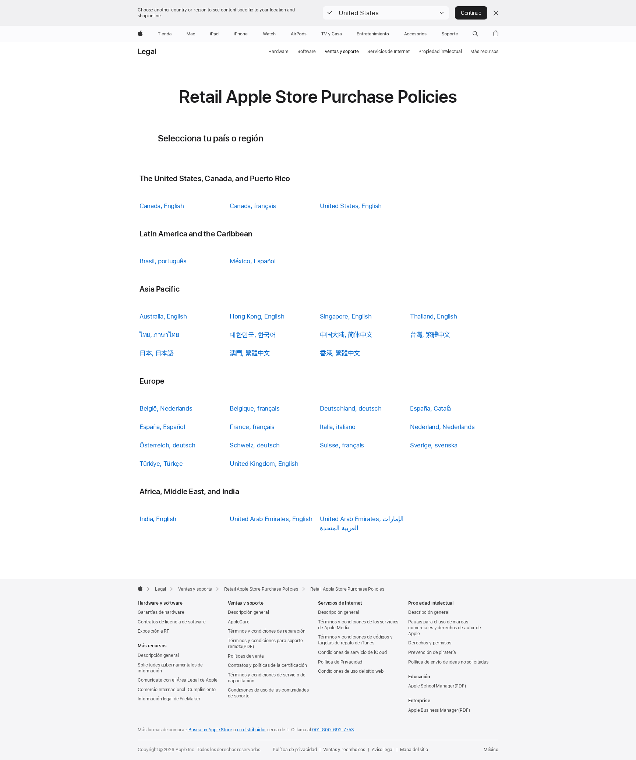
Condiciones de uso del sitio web (351, 671)
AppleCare (239, 621)
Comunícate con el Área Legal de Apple (178, 680)
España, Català (430, 408)
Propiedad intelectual (440, 51)
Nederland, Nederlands (442, 426)
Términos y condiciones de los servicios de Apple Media (358, 624)
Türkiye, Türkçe (161, 463)
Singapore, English (345, 316)
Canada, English (161, 206)
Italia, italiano (338, 426)
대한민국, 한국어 (253, 334)
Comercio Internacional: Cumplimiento (177, 689)
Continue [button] (471, 13)
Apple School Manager (431, 686)
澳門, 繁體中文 (250, 353)
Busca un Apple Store (210, 729)
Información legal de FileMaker (169, 698)
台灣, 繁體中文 (430, 334)
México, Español (252, 261)
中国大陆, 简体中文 (346, 334)
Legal (147, 51)
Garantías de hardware (161, 612)
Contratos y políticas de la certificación (267, 665)
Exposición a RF (153, 631)
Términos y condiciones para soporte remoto (265, 643)
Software (306, 51)
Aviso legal (382, 749)
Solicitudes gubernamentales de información (170, 667)
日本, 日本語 (156, 353)
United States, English (351, 206)
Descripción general (158, 655)
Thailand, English (433, 316)
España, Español (162, 426)
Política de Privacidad (340, 662)
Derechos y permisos (429, 642)
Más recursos (484, 51)
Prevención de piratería (432, 652)
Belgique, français (254, 408)
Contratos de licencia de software (172, 621)
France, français (252, 426)
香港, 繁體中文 (340, 353)
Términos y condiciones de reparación (266, 631)
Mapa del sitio (414, 749)
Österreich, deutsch (167, 445)
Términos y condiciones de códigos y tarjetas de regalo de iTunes (355, 639)
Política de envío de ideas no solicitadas (448, 662)
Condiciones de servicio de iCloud (352, 652)
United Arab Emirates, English (271, 518)
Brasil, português (163, 261)
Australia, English (163, 316)
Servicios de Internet (388, 51)
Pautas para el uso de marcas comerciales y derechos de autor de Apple (444, 627)
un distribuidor (251, 729)
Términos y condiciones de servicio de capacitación (266, 677)
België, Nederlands (165, 408)
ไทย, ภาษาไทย (159, 334)
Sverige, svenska (433, 445)
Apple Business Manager (433, 710)
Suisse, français (342, 445)
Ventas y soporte (341, 51)
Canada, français (253, 206)
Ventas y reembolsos (344, 749)
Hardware (278, 51)
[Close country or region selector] (495, 13)
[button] (386, 13)
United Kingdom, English (264, 463)
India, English (157, 518)
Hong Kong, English (257, 316)
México (491, 749)
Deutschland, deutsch (351, 408)
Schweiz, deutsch (255, 445)
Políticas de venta (246, 656)
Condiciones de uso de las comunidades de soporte (268, 693)
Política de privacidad (295, 749)
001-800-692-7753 (333, 729)
